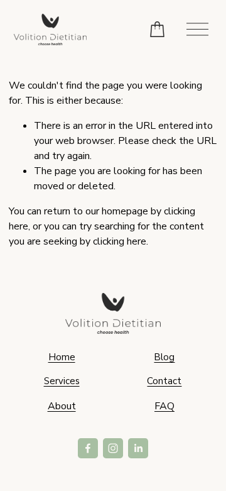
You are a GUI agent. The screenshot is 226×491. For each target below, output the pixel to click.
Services (62, 381)
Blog (164, 357)
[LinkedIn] (138, 448)
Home (61, 357)
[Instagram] (113, 448)
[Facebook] (88, 448)
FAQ (164, 406)
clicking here (119, 241)
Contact (164, 381)
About (62, 406)
